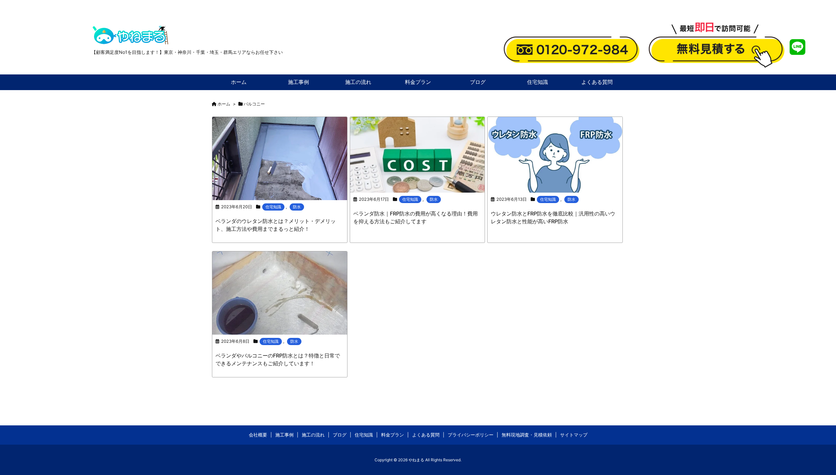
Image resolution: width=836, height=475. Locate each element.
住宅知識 (273, 206)
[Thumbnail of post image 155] (279, 158)
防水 (297, 206)
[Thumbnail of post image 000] (555, 154)
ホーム (223, 103)
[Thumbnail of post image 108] (279, 292)
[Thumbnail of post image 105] (417, 154)
